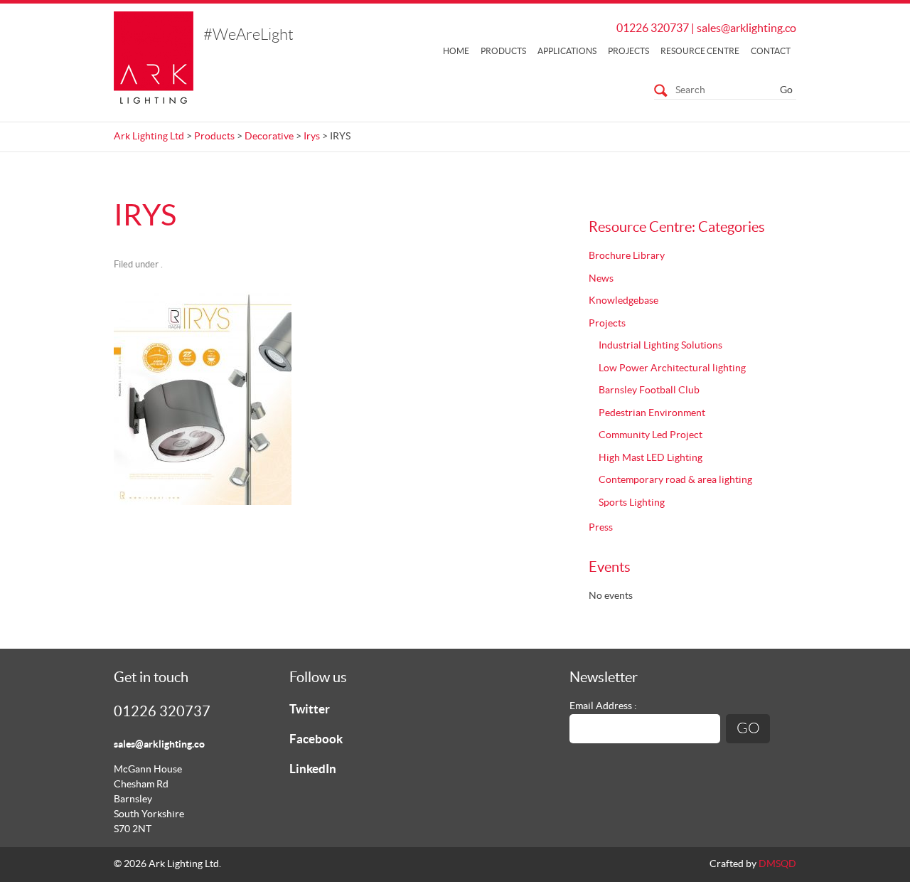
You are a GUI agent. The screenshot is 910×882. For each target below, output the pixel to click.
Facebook (316, 739)
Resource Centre (699, 51)
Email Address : (603, 706)
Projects (628, 51)
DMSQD (777, 864)
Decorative (269, 137)
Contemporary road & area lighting (675, 480)
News (601, 279)
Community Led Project (650, 435)
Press (601, 528)
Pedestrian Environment (652, 413)
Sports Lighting (632, 503)
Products (503, 51)
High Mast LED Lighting (650, 458)
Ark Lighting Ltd (149, 137)
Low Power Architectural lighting (672, 368)
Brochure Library (627, 256)
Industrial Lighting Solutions (660, 346)
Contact (771, 51)
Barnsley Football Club (649, 390)
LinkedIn (312, 769)
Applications (566, 51)
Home (456, 51)
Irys (312, 137)
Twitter (309, 709)
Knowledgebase (623, 301)
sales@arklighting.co (746, 28)
